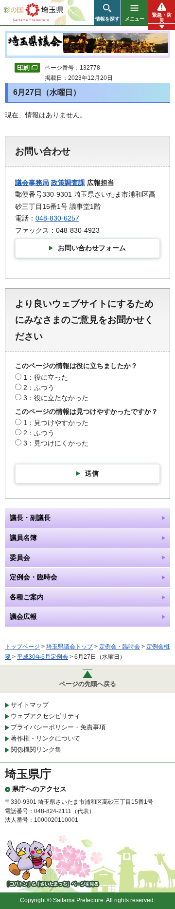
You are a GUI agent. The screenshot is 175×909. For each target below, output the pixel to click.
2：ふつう (38, 387)
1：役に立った (45, 377)
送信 (92, 473)
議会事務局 (32, 182)
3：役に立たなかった (55, 398)
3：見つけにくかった (55, 443)
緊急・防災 (162, 17)
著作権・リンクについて (45, 738)
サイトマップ (30, 704)
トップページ (22, 646)
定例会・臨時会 (119, 646)
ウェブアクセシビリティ (45, 716)
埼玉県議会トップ (69, 646)
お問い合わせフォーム (92, 248)
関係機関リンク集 (36, 749)
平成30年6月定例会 (42, 656)
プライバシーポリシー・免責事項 (58, 727)
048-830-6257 (57, 218)
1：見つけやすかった (55, 423)
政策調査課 (68, 182)
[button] (107, 12)
